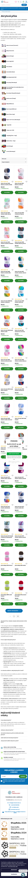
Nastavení (14, 869)
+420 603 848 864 (15, 805)
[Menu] (26, 1)
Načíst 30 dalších (13, 610)
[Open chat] (23, 875)
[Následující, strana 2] (14, 616)
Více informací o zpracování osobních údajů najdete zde (14, 781)
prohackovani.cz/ (15, 809)
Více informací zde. (13, 866)
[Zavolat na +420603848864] (18, 2)
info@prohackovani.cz (15, 802)
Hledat (24, 4)
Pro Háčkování (15, 807)
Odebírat (23, 776)
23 (17, 616)
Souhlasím (14, 874)
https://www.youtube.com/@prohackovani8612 (15, 812)
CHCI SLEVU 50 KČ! (14, 453)
